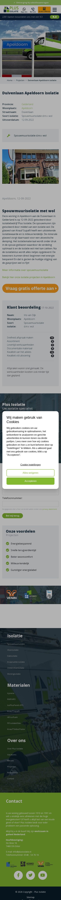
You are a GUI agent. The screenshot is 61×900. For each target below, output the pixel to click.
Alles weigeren (30, 473)
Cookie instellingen (30, 464)
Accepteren (31, 481)
